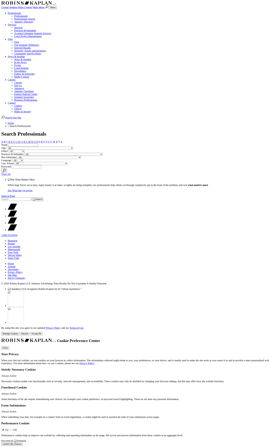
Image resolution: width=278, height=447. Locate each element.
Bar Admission (8, 157)
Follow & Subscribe (24, 74)
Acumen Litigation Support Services (32, 33)
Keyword (6, 166)
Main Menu (39, 7)
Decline (24, 333)
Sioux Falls (13, 258)
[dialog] (139, 331)
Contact (12, 102)
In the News (20, 62)
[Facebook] (12, 216)
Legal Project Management (28, 36)
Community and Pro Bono (27, 53)
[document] (139, 392)
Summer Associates (24, 97)
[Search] (47, 7)
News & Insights (16, 56)
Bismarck (12, 240)
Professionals (14, 13)
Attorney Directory (23, 21)
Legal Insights (21, 68)
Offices (18, 108)
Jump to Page (8, 196)
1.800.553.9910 (9, 235)
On (7, 430)
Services (12, 24)
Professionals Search (24, 19)
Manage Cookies (10, 333)
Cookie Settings (9, 7)
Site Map (12, 275)
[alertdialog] (139, 392)
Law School (7, 163)
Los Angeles (14, 246)
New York (13, 252)
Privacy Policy (15, 272)
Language (6, 160)
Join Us (18, 85)
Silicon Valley (15, 255)
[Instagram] (12, 229)
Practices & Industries (25, 30)
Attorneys (19, 88)
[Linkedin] (12, 222)
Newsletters (20, 71)
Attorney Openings (24, 91)
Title (3, 148)
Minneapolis (14, 249)
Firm (10, 39)
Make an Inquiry (22, 111)
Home (11, 123)
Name (4, 144)
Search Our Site (13, 117)
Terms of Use (76, 328)
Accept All (36, 333)
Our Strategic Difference (26, 45)
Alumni (11, 266)
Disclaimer (13, 269)
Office (4, 151)
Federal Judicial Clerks (25, 94)
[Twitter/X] (12, 209)
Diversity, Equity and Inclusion (30, 50)
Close (5, 348)
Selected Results (22, 47)
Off (15, 430)
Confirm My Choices (12, 444)
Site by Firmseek (16, 278)
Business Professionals (25, 100)
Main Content (25, 7)
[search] (4, 170)
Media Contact (21, 76)
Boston (11, 243)
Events (17, 65)
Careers (11, 79)
